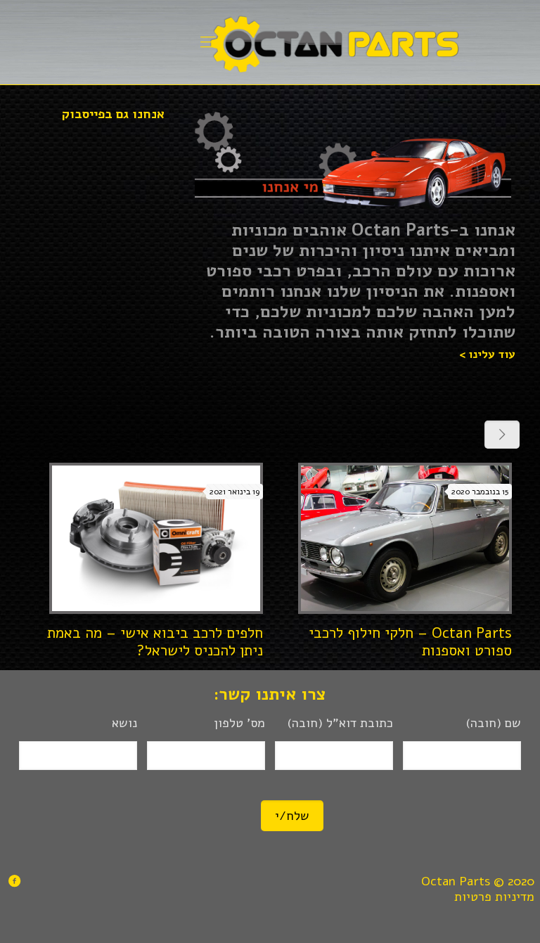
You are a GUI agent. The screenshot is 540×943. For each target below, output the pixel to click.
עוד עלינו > (487, 354)
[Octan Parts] (334, 42)
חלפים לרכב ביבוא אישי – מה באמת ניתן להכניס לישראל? (155, 641)
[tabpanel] (352, 163)
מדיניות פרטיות (494, 896)
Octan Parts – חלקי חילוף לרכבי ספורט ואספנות (410, 641)
